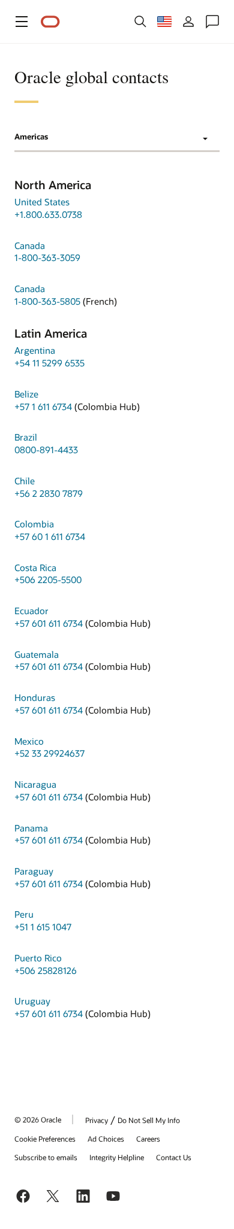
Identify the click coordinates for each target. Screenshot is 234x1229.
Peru (24, 914)
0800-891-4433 (46, 450)
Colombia (34, 524)
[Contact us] (212, 21)
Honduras (34, 697)
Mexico (29, 741)
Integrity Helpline (116, 1157)
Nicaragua (35, 784)
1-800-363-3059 (47, 257)
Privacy (96, 1120)
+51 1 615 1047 (42, 927)
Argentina (34, 350)
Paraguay (33, 871)
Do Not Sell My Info (149, 1120)
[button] (21, 21)
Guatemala (36, 654)
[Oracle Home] (50, 22)
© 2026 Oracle (37, 1119)
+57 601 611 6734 (48, 623)
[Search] (140, 21)
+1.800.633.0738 (48, 214)
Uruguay (32, 1001)
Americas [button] (31, 136)
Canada (29, 245)
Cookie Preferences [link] (45, 1138)
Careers (148, 1138)
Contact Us (173, 1157)
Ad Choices (106, 1138)
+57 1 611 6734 (43, 406)
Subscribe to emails (45, 1157)
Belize (26, 394)
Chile (24, 481)
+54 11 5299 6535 (49, 363)
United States (42, 202)
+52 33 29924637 (49, 753)
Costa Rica (35, 567)
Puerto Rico (38, 958)
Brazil (25, 437)
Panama (31, 828)
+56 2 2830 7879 (48, 493)
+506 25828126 (45, 970)
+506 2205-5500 (48, 579)
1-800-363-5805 (47, 301)
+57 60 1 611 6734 (49, 536)
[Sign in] (188, 21)
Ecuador (31, 611)
